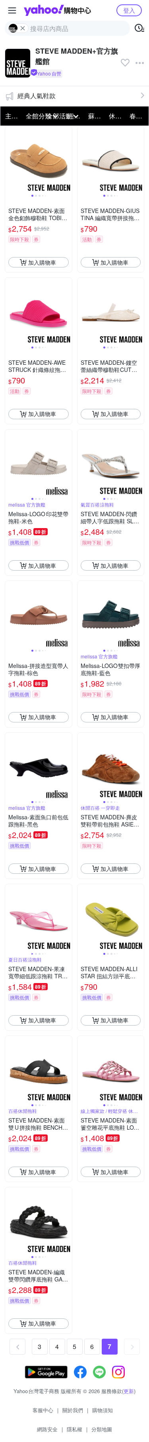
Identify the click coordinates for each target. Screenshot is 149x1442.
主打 (11, 115)
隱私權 (74, 1429)
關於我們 (72, 1410)
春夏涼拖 (137, 115)
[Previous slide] (10, 160)
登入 (129, 10)
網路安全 (47, 1429)
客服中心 (43, 1410)
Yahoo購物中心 (57, 10)
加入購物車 (42, 262)
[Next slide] (67, 160)
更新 (129, 1391)
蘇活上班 (96, 115)
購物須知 (102, 1410)
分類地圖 (101, 1429)
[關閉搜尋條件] (22, 28)
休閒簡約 (117, 115)
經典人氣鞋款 (36, 95)
